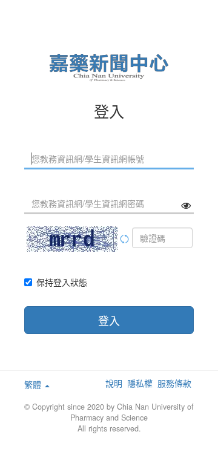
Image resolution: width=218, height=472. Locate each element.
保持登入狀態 (61, 282)
